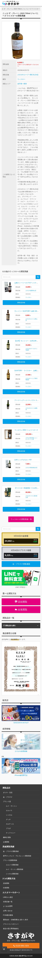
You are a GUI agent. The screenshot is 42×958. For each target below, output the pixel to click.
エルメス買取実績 (12, 865)
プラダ (8, 828)
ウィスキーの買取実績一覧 (21, 519)
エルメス (9, 810)
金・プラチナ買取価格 (21, 564)
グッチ (8, 819)
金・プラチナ (7, 797)
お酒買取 (6, 842)
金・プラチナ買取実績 (11, 851)
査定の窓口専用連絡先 (11, 928)
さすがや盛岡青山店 (31, 290)
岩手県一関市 (22, 84)
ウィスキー (21, 79)
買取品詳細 (21, 302)
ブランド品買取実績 (10, 860)
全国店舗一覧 (7, 901)
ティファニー (10, 833)
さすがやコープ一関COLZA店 (27, 75)
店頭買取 (22, 601)
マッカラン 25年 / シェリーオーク (26, 430)
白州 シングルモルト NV (23, 460)
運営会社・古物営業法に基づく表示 (15, 919)
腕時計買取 (7, 837)
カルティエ (10, 824)
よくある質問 (7, 906)
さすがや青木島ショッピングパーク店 (31, 438)
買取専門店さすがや (26, 956)
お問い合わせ (7, 911)
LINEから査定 (8, 897)
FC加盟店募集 (8, 915)
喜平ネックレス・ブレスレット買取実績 (17, 856)
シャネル (9, 815)
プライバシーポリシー (11, 924)
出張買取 (22, 609)
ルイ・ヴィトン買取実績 (14, 869)
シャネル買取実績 (12, 874)
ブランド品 (7, 801)
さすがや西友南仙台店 (31, 467)
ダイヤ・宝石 (7, 792)
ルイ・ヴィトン (11, 806)
